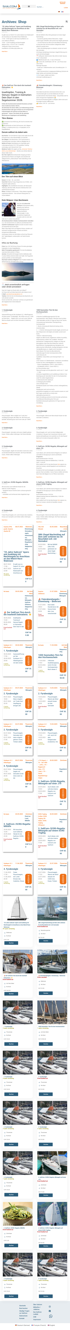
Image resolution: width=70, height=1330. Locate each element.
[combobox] (45, 7)
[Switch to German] (59, 11)
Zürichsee (63, 760)
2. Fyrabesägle (7, 411)
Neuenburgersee (45, 930)
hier (59, 464)
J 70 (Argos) (42, 760)
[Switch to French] (62, 11)
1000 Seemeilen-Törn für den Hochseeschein (47, 311)
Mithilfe (27, 820)
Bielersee (63, 591)
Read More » (5, 51)
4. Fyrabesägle (7, 510)
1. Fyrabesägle (7, 310)
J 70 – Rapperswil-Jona (43, 767)
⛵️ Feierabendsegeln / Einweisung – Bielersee (51, 975)
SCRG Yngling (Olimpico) (42, 823)
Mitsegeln (28, 540)
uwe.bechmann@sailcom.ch (14, 294)
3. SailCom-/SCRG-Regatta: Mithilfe (15, 482)
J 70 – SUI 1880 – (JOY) (42, 763)
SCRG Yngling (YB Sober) (42, 818)
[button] (29, 6)
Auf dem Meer (10, 983)
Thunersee (28, 645)
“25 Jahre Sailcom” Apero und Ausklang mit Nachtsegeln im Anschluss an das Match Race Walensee (16, 28)
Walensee (29, 527)
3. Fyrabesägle (41, 428)
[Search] (56, 7)
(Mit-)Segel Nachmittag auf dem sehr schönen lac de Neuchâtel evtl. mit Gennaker (50, 28)
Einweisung (28, 529)
